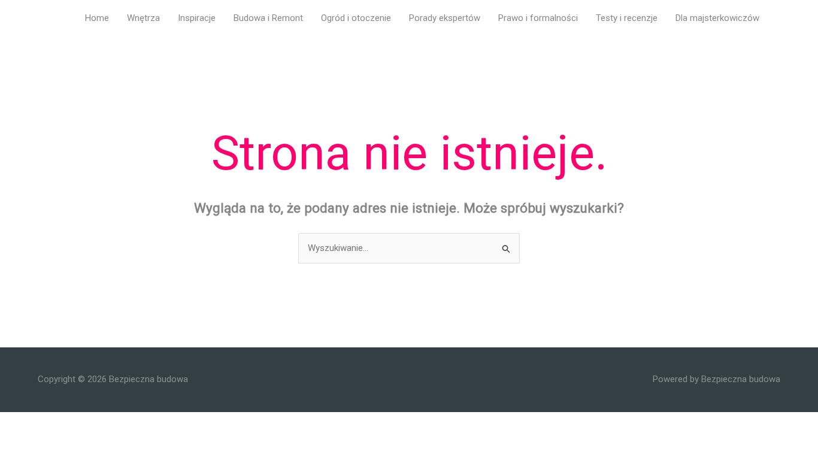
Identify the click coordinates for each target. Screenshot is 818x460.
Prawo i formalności (538, 18)
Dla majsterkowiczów (717, 18)
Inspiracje (197, 18)
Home (97, 18)
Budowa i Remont (268, 18)
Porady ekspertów (444, 18)
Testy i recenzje (627, 18)
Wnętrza (143, 18)
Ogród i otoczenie (356, 18)
